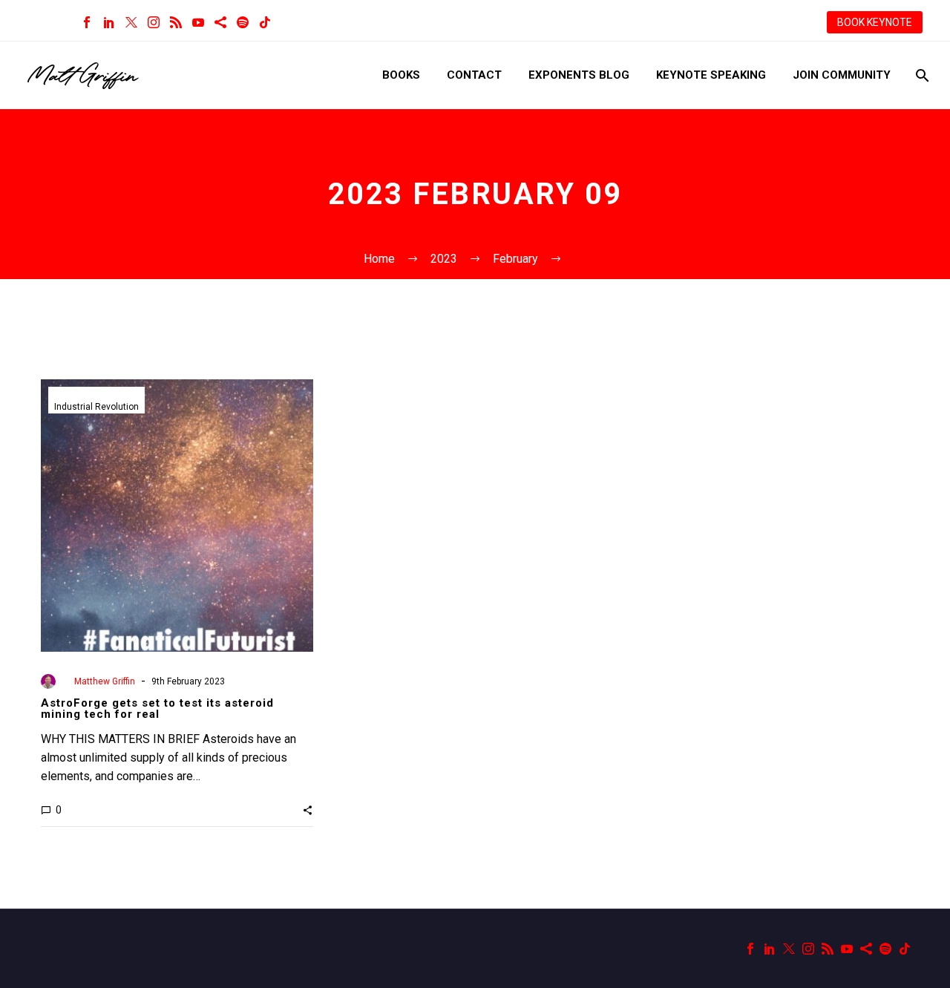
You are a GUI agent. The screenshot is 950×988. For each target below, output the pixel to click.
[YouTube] (198, 22)
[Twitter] (131, 22)
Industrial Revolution (96, 407)
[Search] (920, 75)
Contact (474, 75)
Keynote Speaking (711, 75)
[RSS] (176, 22)
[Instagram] (153, 22)
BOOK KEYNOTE (874, 22)
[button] (307, 810)
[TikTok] (265, 22)
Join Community (842, 75)
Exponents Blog (578, 75)
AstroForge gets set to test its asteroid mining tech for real (157, 708)
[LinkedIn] (109, 22)
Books (401, 75)
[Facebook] (87, 22)
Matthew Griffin (104, 681)
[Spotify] (243, 22)
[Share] (220, 22)
